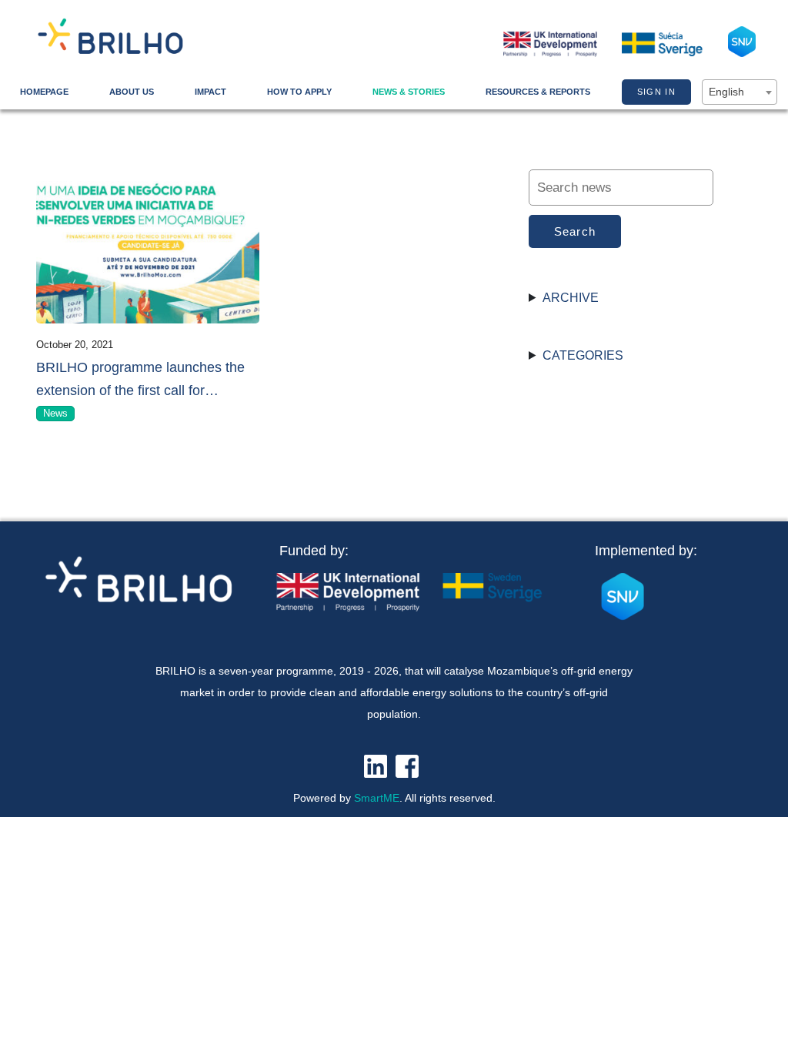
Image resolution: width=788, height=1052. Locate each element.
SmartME (376, 798)
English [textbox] (726, 91)
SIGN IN (656, 91)
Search (575, 231)
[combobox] (739, 92)
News (55, 413)
